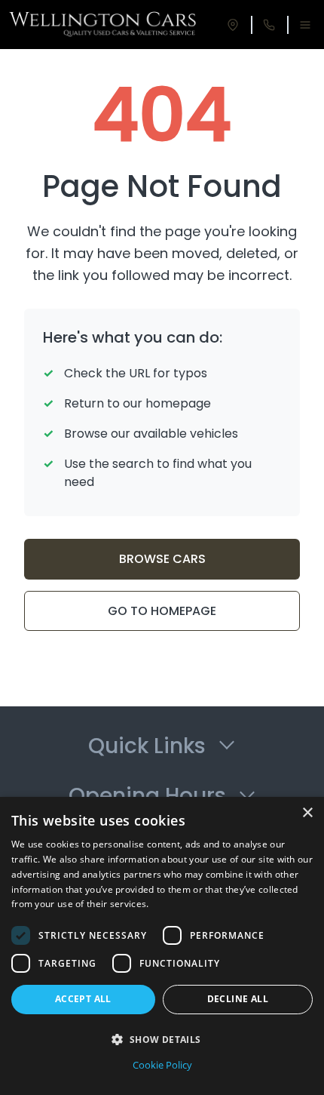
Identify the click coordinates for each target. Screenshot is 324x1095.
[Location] (233, 25)
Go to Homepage (162, 611)
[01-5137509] (269, 25)
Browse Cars (162, 558)
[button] (162, 1039)
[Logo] (103, 24)
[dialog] (162, 946)
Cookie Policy (162, 1065)
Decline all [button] (237, 998)
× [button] (307, 813)
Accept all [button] (83, 998)
